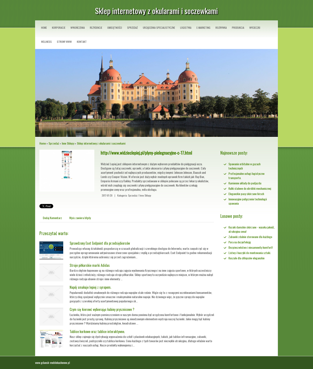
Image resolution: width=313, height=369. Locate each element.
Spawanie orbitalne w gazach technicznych (244, 166)
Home (42, 143)
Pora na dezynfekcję (239, 242)
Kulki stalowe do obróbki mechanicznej (249, 188)
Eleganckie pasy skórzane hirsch (246, 193)
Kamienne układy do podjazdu (244, 183)
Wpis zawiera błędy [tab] (80, 217)
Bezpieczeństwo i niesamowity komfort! (250, 247)
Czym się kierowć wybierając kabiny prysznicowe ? (102, 309)
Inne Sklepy (68, 143)
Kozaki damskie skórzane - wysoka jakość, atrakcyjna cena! (251, 229)
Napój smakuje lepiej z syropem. (90, 287)
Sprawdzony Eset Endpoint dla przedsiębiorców (100, 243)
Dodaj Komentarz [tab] (52, 217)
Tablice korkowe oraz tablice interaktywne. (97, 331)
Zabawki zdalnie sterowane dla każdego (250, 236)
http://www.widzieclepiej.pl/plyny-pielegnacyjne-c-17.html (146, 152)
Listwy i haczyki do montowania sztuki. (249, 252)
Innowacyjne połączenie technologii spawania (247, 201)
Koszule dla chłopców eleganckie (246, 258)
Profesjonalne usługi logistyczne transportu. (246, 175)
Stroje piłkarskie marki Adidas (90, 265)
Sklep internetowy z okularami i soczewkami (101, 143)
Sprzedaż (54, 143)
